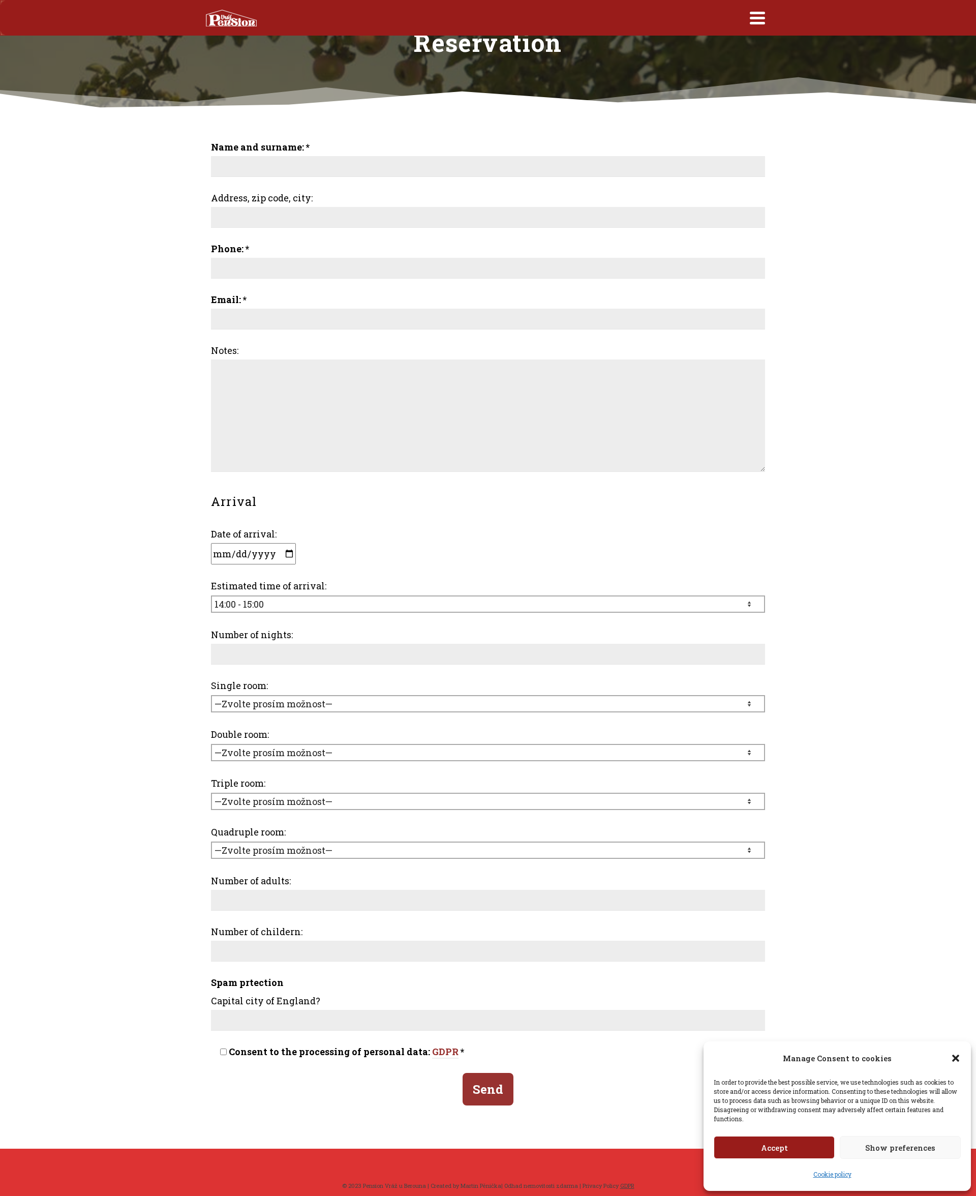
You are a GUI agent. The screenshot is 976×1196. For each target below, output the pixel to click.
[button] (956, 1058)
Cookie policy (832, 1174)
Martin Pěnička (481, 1185)
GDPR (445, 1051)
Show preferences (900, 1148)
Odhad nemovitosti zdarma (541, 1185)
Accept (774, 1148)
